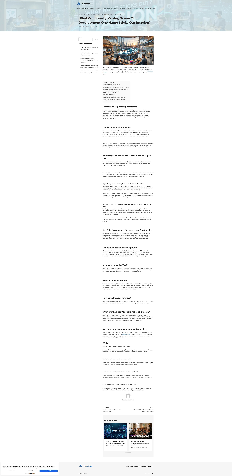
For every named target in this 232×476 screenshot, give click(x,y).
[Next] (150, 437)
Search (80, 37)
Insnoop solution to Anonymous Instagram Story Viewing (140, 443)
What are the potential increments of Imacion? (115, 97)
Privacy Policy (143, 466)
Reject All (30, 471)
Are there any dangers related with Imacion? (115, 99)
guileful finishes (126, 334)
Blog (127, 466)
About (131, 466)
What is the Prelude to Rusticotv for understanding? (112, 409)
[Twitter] (149, 473)
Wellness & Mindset (132, 8)
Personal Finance (112, 8)
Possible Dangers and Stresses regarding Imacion (116, 89)
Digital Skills (90, 8)
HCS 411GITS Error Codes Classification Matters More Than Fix (143, 409)
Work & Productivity (145, 8)
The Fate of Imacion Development (112, 91)
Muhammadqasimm (84, 26)
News (153, 8)
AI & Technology (81, 8)
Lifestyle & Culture (100, 8)
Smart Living (121, 8)
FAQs (106, 101)
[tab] (125, 452)
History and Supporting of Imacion (112, 84)
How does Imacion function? (111, 96)
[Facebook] (146, 473)
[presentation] (115, 431)
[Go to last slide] (106, 437)
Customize (11, 471)
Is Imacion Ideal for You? (110, 92)
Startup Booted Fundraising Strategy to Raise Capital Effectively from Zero (89, 60)
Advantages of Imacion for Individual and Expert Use (116, 87)
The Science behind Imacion (111, 86)
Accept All (48, 471)
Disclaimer (150, 466)
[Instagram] (152, 473)
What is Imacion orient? (109, 94)
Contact (136, 466)
